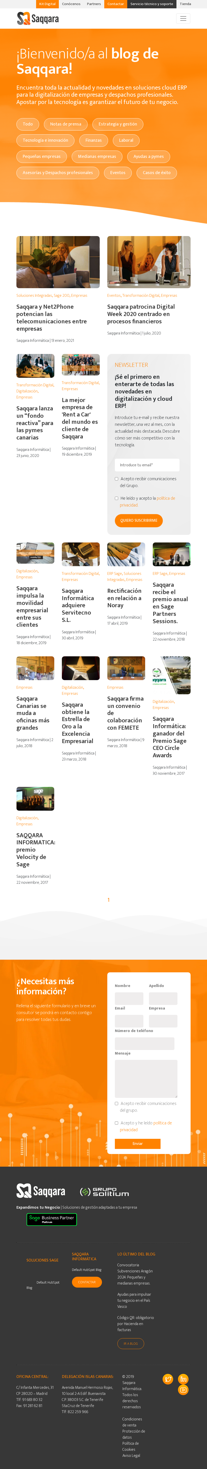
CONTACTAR (87, 1282)
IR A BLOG (131, 1344)
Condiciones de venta (132, 1422)
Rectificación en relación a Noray (124, 598)
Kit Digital (47, 4)
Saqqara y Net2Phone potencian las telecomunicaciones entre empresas (51, 318)
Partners (94, 4)
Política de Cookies (130, 1446)
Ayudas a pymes (149, 156)
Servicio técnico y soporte (152, 4)
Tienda (185, 4)
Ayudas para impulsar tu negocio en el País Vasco (134, 1300)
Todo (28, 124)
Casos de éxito (157, 173)
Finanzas (94, 140)
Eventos (117, 173)
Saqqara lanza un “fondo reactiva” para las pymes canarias (34, 423)
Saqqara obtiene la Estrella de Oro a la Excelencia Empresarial (77, 723)
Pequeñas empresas (42, 156)
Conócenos (71, 4)
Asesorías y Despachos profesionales (58, 173)
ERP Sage (114, 573)
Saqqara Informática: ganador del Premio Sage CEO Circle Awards (170, 737)
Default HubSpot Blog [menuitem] (43, 1285)
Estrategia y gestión (118, 124)
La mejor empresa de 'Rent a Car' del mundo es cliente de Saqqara (80, 418)
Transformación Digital (140, 295)
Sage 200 (61, 295)
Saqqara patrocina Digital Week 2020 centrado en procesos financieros (141, 314)
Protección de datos (133, 1434)
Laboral (126, 140)
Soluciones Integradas (34, 295)
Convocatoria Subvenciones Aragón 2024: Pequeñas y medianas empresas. (135, 1274)
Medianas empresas (97, 156)
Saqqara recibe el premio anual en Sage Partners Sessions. (170, 603)
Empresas (79, 295)
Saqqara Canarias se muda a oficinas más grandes (32, 713)
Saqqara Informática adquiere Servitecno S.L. (78, 605)
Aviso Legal (131, 1455)
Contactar (116, 4)
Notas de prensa (65, 124)
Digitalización (27, 391)
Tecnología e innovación (45, 140)
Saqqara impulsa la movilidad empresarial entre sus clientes (32, 606)
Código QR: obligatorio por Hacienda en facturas (135, 1323)
